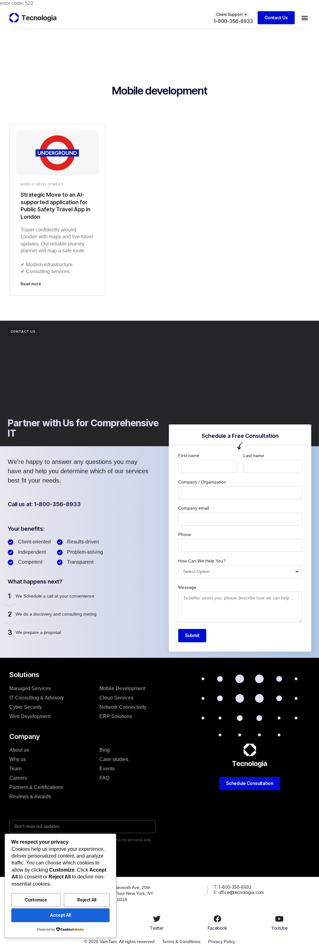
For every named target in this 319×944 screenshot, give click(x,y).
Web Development (29, 716)
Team (15, 768)
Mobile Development (122, 688)
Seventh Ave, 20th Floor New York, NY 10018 (134, 893)
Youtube (279, 928)
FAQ (104, 778)
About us (19, 750)
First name (188, 455)
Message (187, 587)
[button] (304, 17)
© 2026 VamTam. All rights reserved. (120, 941)
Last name (253, 455)
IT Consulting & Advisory (36, 697)
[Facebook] (217, 919)
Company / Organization (202, 481)
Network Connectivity (122, 707)
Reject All (86, 899)
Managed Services (30, 688)
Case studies (113, 759)
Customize (36, 899)
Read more (31, 284)
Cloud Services (116, 697)
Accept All (60, 915)
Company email (193, 508)
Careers (18, 778)
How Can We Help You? (202, 560)
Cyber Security (25, 707)
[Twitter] (156, 919)
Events (107, 768)
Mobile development (42, 184)
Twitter (157, 928)
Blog (104, 750)
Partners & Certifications (36, 787)
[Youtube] (279, 919)
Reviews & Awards (30, 796)
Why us (17, 759)
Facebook (217, 928)
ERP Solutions (115, 716)
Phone (184, 534)
